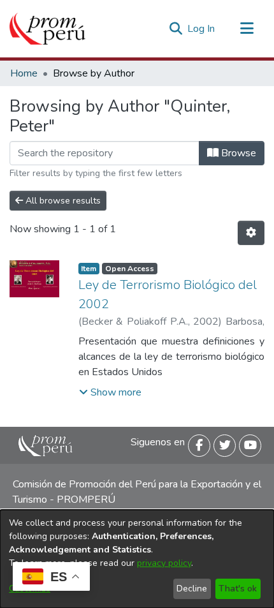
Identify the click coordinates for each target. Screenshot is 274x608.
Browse (237, 153)
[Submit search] (176, 28)
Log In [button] (201, 29)
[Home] (47, 29)
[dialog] (137, 559)
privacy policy (164, 563)
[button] (110, 392)
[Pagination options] (251, 233)
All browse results (62, 201)
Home (24, 73)
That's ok (238, 588)
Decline (192, 588)
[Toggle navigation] (246, 29)
